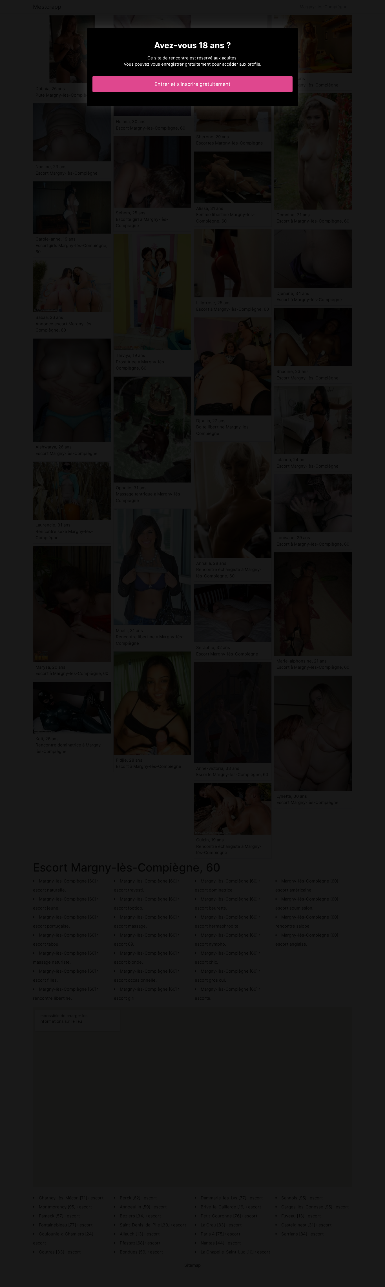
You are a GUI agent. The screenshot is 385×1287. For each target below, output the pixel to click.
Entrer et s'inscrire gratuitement (192, 84)
